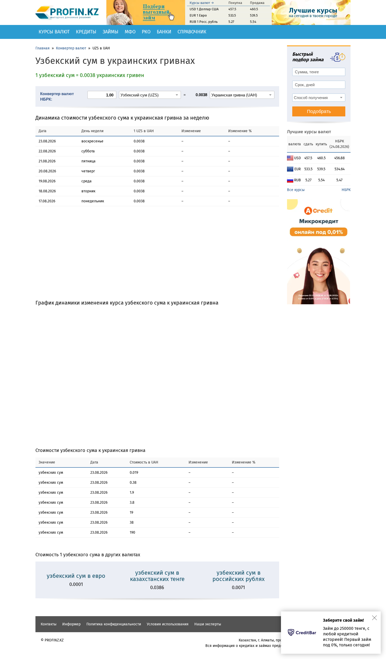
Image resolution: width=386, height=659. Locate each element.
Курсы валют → (202, 3)
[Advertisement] (157, 257)
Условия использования (168, 624)
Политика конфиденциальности (113, 624)
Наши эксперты (207, 624)
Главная (42, 48)
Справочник (192, 32)
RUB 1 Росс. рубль (204, 22)
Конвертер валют (71, 48)
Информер (71, 624)
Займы (110, 32)
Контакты (48, 624)
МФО (130, 32)
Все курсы (296, 190)
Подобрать (319, 111)
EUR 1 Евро (198, 15)
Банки (164, 32)
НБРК (346, 190)
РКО (146, 32)
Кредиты (86, 32)
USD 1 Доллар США (204, 9)
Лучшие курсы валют (309, 132)
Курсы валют (54, 32)
